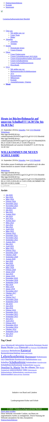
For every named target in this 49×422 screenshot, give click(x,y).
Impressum (10, 7)
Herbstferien (15, 350)
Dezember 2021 (12, 236)
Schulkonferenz (17, 362)
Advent (3, 345)
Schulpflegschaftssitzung (11, 365)
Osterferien (10, 359)
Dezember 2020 (12, 253)
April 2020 (10, 265)
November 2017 (12, 291)
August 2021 (10, 242)
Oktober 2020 (11, 255)
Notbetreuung (42, 357)
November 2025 (12, 206)
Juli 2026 (9, 195)
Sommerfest (37, 365)
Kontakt (9, 5)
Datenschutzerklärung (14, 3)
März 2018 (10, 287)
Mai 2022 (9, 227)
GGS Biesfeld (35, 130)
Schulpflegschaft (41, 362)
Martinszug (30, 356)
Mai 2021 (9, 244)
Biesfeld (45, 345)
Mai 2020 (9, 263)
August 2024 (10, 214)
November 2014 (12, 327)
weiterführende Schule (30, 372)
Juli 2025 (9, 210)
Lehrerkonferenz (12, 356)
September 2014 (12, 331)
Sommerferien (28, 365)
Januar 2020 (10, 272)
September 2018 (12, 282)
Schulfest (5, 362)
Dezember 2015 (12, 312)
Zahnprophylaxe (17, 374)
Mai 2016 (9, 308)
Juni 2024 (9, 218)
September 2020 (12, 257)
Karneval (26, 350)
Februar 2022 (11, 233)
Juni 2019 (9, 274)
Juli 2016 (9, 304)
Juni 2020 (9, 261)
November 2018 (12, 280)
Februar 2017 (11, 297)
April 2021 (10, 246)
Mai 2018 (9, 285)
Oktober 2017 (11, 293)
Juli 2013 (9, 336)
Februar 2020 (11, 270)
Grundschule (5, 351)
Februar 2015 (11, 323)
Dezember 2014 (12, 325)
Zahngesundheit (7, 374)
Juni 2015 (9, 319)
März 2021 (10, 248)
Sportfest (5, 367)
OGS (3, 359)
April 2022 (10, 229)
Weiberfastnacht (32, 370)
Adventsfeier (20, 345)
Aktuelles (21, 130)
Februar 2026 (11, 201)
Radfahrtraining (31, 359)
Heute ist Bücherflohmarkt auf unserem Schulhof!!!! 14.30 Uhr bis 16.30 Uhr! (22, 121)
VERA (25, 370)
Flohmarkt (34, 347)
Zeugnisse (26, 374)
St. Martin (15, 367)
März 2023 (10, 223)
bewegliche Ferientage (33, 345)
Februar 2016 (11, 310)
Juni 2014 (9, 334)
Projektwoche (20, 359)
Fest (29, 347)
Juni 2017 (9, 295)
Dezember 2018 (12, 278)
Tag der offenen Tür (30, 367)
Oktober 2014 (11, 329)
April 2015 (10, 321)
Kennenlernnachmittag (10, 353)
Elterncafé (23, 347)
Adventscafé (10, 345)
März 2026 (10, 199)
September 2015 (12, 317)
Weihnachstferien (6, 372)
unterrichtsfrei (16, 370)
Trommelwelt (5, 370)
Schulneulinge (31, 362)
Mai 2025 (9, 212)
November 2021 (12, 238)
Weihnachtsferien (18, 372)
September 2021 (12, 240)
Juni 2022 (9, 225)
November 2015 (12, 314)
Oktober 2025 (11, 208)
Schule (39, 359)
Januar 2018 (10, 289)
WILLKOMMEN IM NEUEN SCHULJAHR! (19, 154)
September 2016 (12, 302)
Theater (41, 367)
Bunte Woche (7, 347)
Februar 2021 (11, 250)
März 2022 (10, 231)
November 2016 (12, 299)
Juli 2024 (9, 216)
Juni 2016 (9, 306)
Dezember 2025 (12, 204)
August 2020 (10, 259)
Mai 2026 (9, 197)
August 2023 (10, 221)
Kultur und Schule (26, 353)
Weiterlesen (5, 132)
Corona (16, 347)
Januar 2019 (10, 276)
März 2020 (10, 267)
